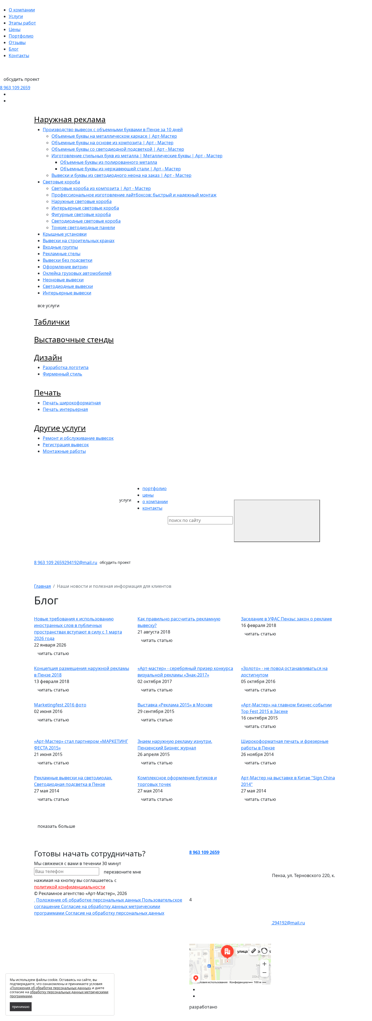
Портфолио (21, 36)
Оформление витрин (65, 267)
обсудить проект (21, 79)
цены (148, 495)
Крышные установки (65, 234)
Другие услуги (60, 428)
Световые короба (61, 182)
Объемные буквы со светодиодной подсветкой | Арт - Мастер (117, 149)
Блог (14, 49)
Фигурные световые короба (81, 214)
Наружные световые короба (81, 201)
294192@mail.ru (80, 562)
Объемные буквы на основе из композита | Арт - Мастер (112, 143)
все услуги (48, 306)
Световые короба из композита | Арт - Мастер (101, 188)
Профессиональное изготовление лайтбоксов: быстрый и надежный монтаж (134, 195)
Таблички (52, 321)
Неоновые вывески (63, 280)
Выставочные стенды (74, 339)
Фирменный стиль (62, 374)
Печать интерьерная (65, 409)
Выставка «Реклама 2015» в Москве (175, 705)
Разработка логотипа (66, 367)
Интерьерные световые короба (85, 208)
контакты (152, 508)
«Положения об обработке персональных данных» (50, 988)
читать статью (53, 653)
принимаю (20, 1006)
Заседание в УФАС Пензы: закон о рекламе (286, 619)
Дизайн (48, 357)
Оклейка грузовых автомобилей (77, 273)
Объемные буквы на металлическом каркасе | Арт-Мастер (114, 136)
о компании (155, 502)
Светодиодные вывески (68, 286)
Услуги (16, 16)
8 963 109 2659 (15, 88)
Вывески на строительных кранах (78, 241)
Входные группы (60, 247)
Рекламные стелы (61, 254)
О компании (22, 10)
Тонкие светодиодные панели (83, 227)
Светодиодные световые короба (86, 221)
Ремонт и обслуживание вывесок (78, 438)
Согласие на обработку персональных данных (114, 913)
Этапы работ (22, 23)
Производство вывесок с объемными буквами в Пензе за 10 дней (113, 130)
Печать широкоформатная (72, 403)
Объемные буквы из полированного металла (108, 162)
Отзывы (17, 42)
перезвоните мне (122, 872)
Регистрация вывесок (66, 445)
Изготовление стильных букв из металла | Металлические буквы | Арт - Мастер (136, 156)
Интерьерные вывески (67, 293)
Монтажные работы (64, 451)
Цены (14, 29)
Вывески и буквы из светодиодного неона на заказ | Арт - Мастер (121, 175)
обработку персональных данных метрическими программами (59, 994)
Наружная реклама (70, 119)
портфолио (154, 488)
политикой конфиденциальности (69, 887)
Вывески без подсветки (67, 260)
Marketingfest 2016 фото (60, 705)
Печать (47, 392)
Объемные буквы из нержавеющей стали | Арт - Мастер (120, 169)
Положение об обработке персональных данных (89, 900)
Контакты (19, 56)
